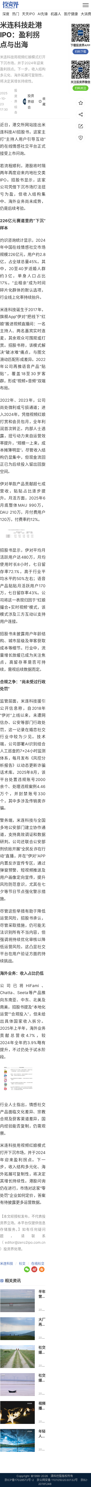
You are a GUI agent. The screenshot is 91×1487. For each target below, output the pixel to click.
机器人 (56, 14)
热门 (15, 14)
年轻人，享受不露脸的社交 (42, 1434)
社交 (22, 1263)
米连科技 (6, 1263)
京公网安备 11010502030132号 (57, 1480)
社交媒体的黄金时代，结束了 (42, 1378)
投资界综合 (31, 101)
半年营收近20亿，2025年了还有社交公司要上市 (42, 1294)
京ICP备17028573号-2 (19, 1480)
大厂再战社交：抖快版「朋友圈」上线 (42, 1322)
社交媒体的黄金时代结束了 (42, 1350)
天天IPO (28, 14)
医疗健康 (71, 14)
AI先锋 (43, 14)
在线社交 (37, 1263)
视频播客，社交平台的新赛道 (42, 1406)
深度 (5, 14)
